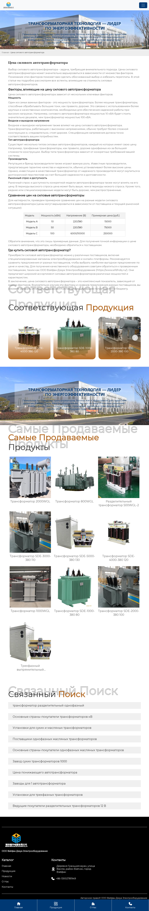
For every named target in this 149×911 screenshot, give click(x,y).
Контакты (130, 905)
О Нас (93, 905)
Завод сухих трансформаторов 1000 (40, 761)
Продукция (56, 905)
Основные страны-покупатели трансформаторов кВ (52, 716)
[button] (135, 338)
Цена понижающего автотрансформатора (45, 772)
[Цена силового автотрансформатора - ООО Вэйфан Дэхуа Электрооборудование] (8, 5)
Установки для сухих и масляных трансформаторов (52, 728)
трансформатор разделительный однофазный (48, 705)
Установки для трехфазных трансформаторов (48, 794)
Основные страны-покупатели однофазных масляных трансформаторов (68, 750)
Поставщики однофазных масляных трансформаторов (55, 739)
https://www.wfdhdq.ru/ (112, 270)
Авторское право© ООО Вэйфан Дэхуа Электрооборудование (113, 898)
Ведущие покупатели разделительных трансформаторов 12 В (59, 806)
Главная (5, 52)
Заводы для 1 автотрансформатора (39, 783)
